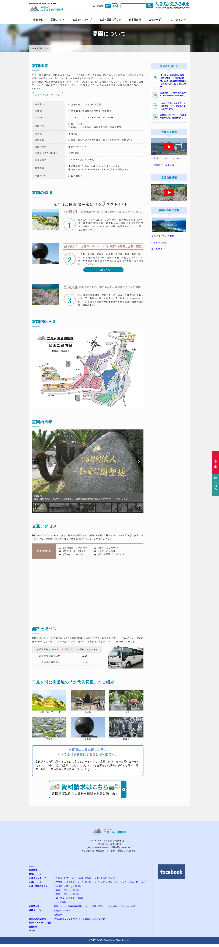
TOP (34, 48)
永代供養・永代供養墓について (68, 882)
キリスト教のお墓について (113, 882)
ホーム (32, 866)
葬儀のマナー (60, 906)
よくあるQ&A (178, 19)
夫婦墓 (80, 878)
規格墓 (111, 878)
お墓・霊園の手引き (110, 19)
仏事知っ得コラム (120, 906)
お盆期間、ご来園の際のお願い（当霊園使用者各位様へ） (173, 94)
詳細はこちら (103, 270)
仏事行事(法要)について (79, 906)
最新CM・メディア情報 (40, 922)
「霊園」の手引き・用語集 (66, 894)
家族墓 (88, 878)
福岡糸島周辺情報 (37, 918)
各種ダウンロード (62, 910)
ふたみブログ (158, 249)
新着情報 (38, 19)
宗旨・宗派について (101, 906)
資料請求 (58, 914)
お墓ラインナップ (82, 19)
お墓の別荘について (137, 882)
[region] (87, 470)
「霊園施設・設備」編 (162, 165)
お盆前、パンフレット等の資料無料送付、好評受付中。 (173, 116)
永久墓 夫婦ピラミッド (64, 878)
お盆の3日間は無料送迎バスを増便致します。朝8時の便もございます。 (172, 106)
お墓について (35, 882)
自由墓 (104, 878)
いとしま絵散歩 (159, 242)
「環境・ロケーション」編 (165, 158)
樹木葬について (92, 882)
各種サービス (156, 19)
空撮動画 (33, 926)
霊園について (58, 19)
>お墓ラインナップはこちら (48, 95)
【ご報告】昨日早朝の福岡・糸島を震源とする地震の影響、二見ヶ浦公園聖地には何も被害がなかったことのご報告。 (173, 81)
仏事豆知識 (135, 19)
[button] (36, 461)
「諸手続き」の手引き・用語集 (68, 898)
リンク (32, 930)
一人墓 (96, 878)
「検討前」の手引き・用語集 (67, 886)
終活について (137, 906)
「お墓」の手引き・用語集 (66, 890)
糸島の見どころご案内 (162, 236)
